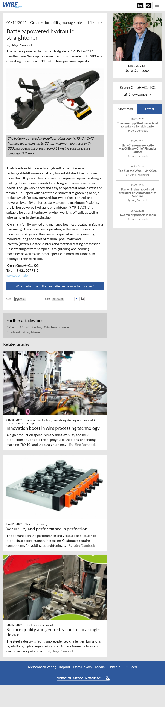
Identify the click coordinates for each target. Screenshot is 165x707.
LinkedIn (114, 666)
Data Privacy (82, 666)
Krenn (13, 327)
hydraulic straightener (24, 332)
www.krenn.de (17, 275)
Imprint (64, 666)
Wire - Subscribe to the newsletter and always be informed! (55, 286)
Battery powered (58, 327)
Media (100, 666)
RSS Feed (130, 666)
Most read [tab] (125, 109)
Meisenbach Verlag (42, 666)
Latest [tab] (149, 109)
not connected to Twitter (47, 299)
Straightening (31, 327)
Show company (140, 94)
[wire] (12, 5)
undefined (8, 299)
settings (82, 299)
